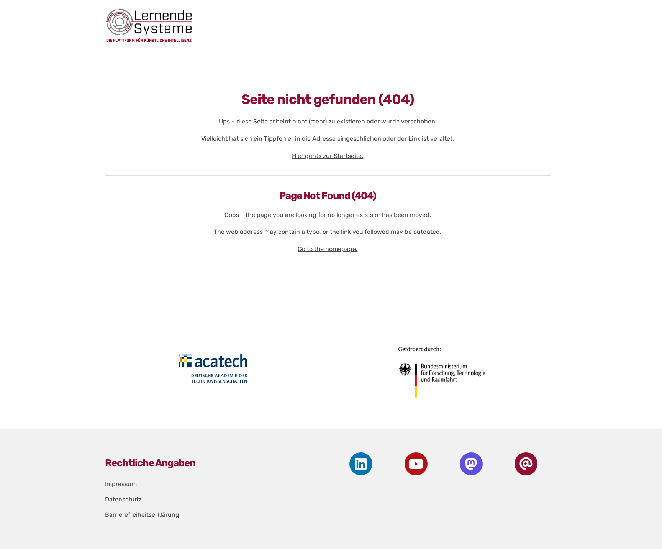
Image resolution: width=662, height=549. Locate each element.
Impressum (121, 484)
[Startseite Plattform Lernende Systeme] (321, 25)
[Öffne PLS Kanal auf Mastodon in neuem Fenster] (471, 463)
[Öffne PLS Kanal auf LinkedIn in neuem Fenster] (361, 463)
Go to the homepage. (327, 249)
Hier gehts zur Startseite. (327, 155)
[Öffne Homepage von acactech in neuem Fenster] (213, 368)
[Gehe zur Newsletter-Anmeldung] (526, 463)
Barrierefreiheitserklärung (142, 514)
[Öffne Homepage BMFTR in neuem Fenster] (442, 374)
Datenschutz (123, 499)
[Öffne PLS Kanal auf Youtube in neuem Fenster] (416, 463)
